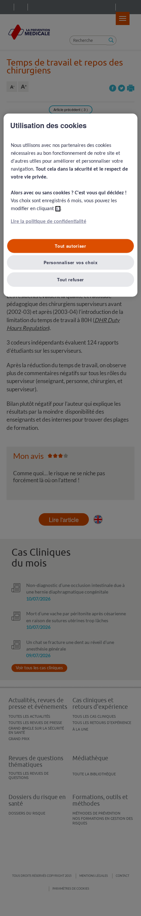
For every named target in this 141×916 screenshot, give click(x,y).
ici (57, 208)
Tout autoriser (70, 246)
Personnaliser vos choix (71, 262)
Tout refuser (70, 279)
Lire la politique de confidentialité (48, 221)
